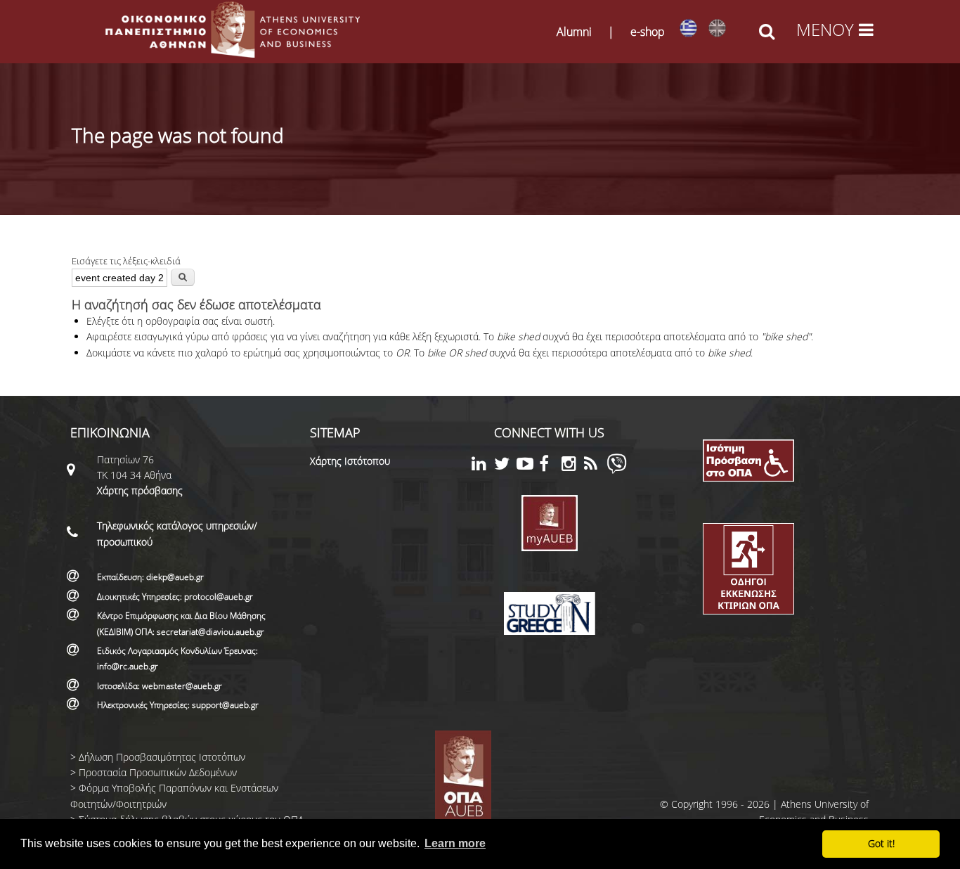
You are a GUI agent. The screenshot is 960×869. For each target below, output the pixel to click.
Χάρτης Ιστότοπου (350, 461)
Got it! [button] (881, 843)
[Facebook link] (550, 465)
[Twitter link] (505, 465)
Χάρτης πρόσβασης (140, 490)
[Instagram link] (573, 465)
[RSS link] (595, 465)
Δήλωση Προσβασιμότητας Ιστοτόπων (162, 757)
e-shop (647, 31)
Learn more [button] (455, 843)
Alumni (574, 31)
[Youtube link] (528, 465)
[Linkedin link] (483, 465)
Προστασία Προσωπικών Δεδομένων (158, 772)
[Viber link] (617, 470)
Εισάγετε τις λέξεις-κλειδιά (126, 261)
